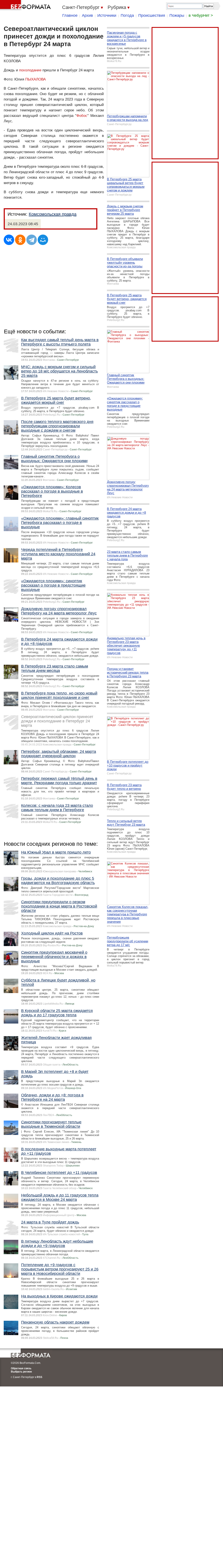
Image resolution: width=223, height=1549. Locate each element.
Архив (87, 15)
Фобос (81, 116)
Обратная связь (21, 1368)
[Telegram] (31, 240)
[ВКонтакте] (9, 240)
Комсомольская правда (52, 214)
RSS (39, 1377)
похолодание (30, 70)
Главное (70, 15)
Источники (106, 15)
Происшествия (151, 15)
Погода (127, 15)
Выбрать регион (21, 1371)
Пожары (176, 15)
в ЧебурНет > (201, 15)
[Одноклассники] (20, 240)
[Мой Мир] (43, 240)
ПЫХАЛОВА (35, 79)
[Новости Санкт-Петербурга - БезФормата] (26, 5)
